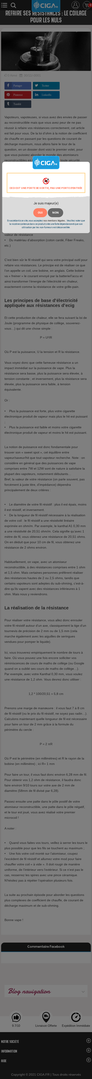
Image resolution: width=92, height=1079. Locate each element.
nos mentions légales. (54, 220)
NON (55, 212)
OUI (40, 212)
